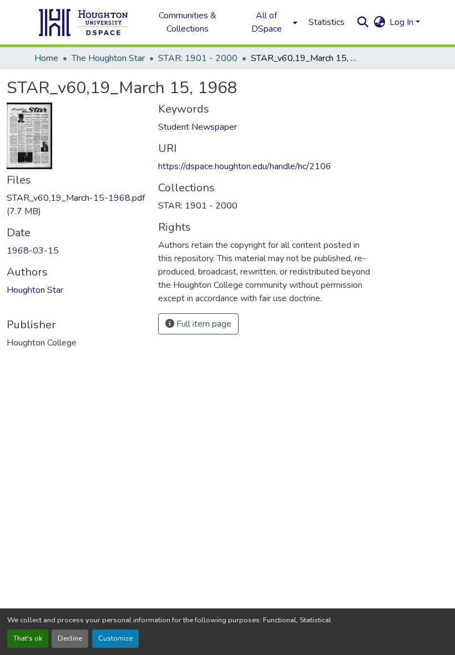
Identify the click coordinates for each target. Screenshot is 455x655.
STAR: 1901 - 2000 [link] (197, 58)
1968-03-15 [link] (33, 251)
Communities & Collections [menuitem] (187, 22)
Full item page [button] (202, 324)
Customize (115, 638)
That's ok (27, 638)
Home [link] (46, 58)
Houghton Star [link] (35, 290)
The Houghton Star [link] (108, 58)
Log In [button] (403, 22)
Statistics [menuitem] (327, 22)
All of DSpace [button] (266, 22)
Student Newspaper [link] (197, 127)
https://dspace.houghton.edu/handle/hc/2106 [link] (244, 166)
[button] (83, 22)
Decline (70, 638)
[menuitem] (269, 22)
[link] (76, 204)
